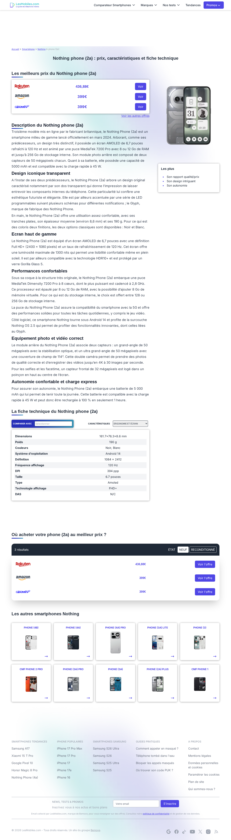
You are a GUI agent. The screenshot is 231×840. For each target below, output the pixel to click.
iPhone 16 (63, 777)
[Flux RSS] (216, 831)
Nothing (41, 49)
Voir (140, 86)
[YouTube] (192, 831)
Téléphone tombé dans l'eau (155, 756)
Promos (212, 5)
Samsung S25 (102, 770)
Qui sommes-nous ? (201, 789)
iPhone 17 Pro (66, 756)
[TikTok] (184, 831)
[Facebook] (176, 831)
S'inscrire (170, 803)
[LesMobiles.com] (24, 5)
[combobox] (53, 423)
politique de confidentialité (156, 813)
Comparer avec (22, 423)
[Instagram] (208, 831)
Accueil (15, 49)
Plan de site (196, 782)
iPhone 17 (63, 763)
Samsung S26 (102, 756)
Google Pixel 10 (22, 763)
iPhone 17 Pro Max (69, 748)
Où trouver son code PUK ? (154, 770)
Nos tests (169, 5)
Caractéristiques (99, 423)
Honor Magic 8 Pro (25, 770)
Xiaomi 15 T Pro (22, 756)
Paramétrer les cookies (203, 774)
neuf (183, 549)
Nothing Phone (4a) (25, 777)
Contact (193, 748)
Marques (147, 5)
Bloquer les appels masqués (155, 763)
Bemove (95, 830)
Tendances (193, 5)
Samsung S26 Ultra (106, 748)
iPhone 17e (64, 770)
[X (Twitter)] (200, 831)
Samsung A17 (21, 748)
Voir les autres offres (135, 116)
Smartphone (28, 49)
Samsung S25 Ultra (106, 763)
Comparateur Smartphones (112, 5)
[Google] (168, 831)
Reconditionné (203, 549)
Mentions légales (199, 756)
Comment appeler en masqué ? (157, 748)
